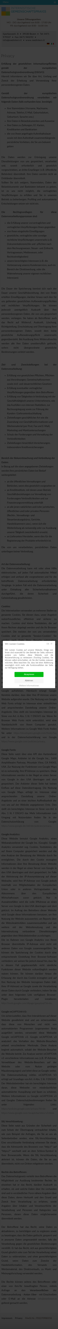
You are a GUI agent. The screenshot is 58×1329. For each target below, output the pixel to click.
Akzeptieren (29, 674)
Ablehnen (29, 681)
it (51, 644)
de (48, 644)
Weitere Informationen (29, 686)
